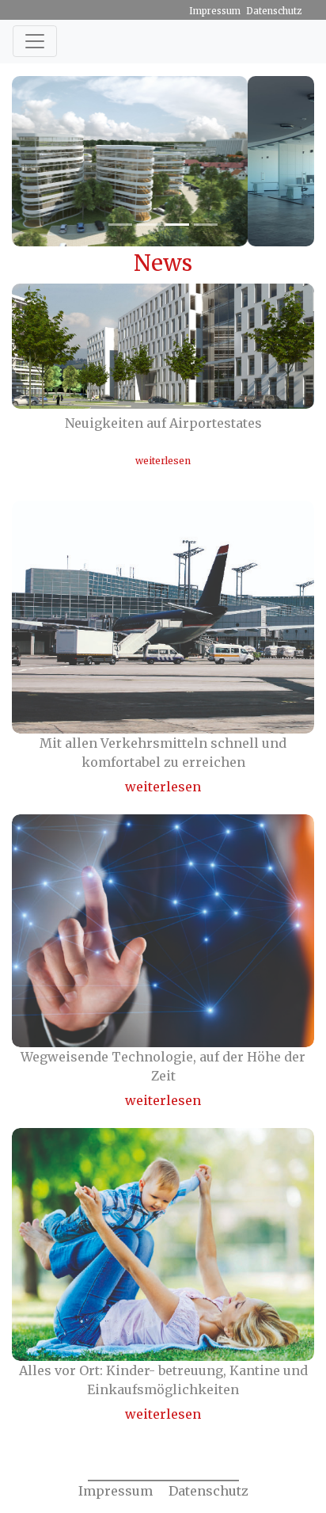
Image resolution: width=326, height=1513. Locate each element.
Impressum (215, 11)
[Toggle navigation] (35, 41)
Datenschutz (273, 11)
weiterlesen (163, 461)
